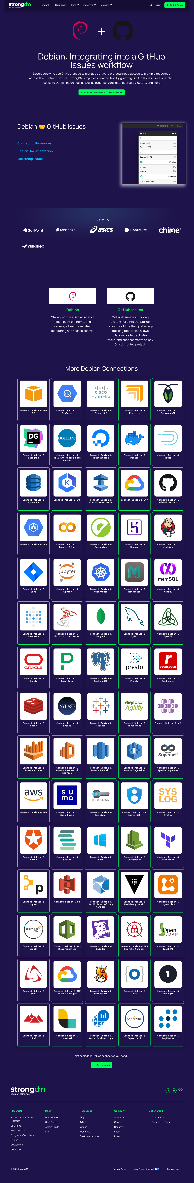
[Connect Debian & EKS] (67, 489)
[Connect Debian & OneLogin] (168, 980)
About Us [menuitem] (119, 1117)
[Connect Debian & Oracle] (33, 667)
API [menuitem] (47, 1131)
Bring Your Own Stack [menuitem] (22, 1135)
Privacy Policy (119, 1169)
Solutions (60, 5)
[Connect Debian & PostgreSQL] (101, 667)
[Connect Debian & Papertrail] (134, 1024)
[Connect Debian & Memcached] (134, 578)
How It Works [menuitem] (18, 1130)
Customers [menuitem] (17, 1144)
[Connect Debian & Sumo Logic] (67, 801)
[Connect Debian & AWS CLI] (33, 399)
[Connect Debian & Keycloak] (101, 801)
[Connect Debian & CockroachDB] (168, 399)
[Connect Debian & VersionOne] (134, 712)
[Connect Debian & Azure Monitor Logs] (101, 1024)
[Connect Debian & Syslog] (168, 801)
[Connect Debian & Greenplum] (101, 533)
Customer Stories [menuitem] (89, 1136)
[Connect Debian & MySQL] (134, 623)
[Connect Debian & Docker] (134, 444)
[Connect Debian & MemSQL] (168, 578)
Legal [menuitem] (117, 1131)
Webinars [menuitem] (85, 1131)
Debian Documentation (35, 151)
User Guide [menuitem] (51, 1122)
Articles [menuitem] (84, 1122)
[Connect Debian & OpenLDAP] (168, 935)
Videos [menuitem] (83, 1127)
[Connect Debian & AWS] (33, 801)
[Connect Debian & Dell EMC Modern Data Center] (67, 444)
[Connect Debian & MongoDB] (101, 623)
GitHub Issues (130, 309)
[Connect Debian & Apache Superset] (168, 757)
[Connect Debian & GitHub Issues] (168, 489)
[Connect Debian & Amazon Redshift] (101, 757)
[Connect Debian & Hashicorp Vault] (134, 891)
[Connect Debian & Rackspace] (168, 667)
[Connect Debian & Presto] (134, 667)
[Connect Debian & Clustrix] (134, 399)
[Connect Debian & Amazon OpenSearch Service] (67, 757)
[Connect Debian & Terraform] (168, 846)
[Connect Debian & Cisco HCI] (101, 399)
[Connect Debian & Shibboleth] (101, 980)
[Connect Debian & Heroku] (134, 533)
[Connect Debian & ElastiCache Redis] (101, 489)
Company (104, 5)
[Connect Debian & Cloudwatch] (134, 846)
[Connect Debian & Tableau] (101, 712)
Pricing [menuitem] (14, 1140)
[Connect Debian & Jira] (33, 578)
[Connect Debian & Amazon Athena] (33, 757)
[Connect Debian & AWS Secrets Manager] (134, 935)
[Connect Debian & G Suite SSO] (134, 801)
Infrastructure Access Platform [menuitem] (23, 1119)
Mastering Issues (30, 159)
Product (45, 5)
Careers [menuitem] (118, 1122)
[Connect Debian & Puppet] (33, 891)
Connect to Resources (34, 143)
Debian (72, 309)
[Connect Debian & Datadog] (101, 935)
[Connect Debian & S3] (67, 891)
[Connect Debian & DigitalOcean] (101, 444)
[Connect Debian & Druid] (168, 444)
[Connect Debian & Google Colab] (67, 533)
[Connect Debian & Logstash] (67, 1024)
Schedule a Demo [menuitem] (161, 1122)
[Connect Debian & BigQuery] (67, 399)
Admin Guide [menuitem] (52, 1127)
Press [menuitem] (117, 1136)
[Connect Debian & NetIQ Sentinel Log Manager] (101, 891)
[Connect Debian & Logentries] (168, 891)
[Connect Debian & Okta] (134, 980)
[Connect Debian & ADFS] (101, 846)
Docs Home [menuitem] (51, 1117)
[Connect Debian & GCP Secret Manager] (67, 980)
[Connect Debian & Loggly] (33, 935)
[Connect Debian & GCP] (134, 489)
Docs (73, 5)
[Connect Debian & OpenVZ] (168, 623)
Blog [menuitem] (82, 1117)
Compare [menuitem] (16, 1149)
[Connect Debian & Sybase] (67, 712)
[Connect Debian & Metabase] (33, 623)
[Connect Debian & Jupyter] (67, 578)
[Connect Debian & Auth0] (33, 846)
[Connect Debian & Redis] (33, 712)
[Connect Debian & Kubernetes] (101, 578)
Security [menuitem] (119, 1127)
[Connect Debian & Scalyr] (67, 846)
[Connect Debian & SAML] (33, 980)
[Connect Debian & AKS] (168, 712)
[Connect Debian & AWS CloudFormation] (67, 935)
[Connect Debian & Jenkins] (168, 533)
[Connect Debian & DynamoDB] (33, 489)
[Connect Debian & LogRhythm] (168, 1024)
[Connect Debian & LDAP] (33, 1024)
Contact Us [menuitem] (158, 1117)
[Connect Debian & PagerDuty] (67, 667)
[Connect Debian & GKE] (33, 533)
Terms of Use (173, 1169)
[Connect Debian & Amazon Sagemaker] (134, 757)
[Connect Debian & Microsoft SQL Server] (67, 623)
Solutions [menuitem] (16, 1125)
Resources (88, 5)
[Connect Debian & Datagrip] (33, 444)
